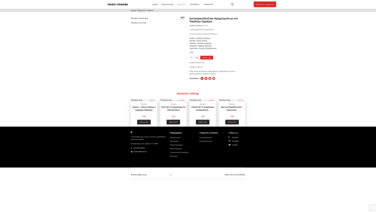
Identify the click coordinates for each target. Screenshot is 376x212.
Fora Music (195, 4)
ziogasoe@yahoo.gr (140, 151)
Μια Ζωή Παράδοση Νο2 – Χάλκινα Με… (232, 108)
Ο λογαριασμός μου (205, 137)
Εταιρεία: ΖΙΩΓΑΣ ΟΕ (196, 63)
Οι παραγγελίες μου (205, 141)
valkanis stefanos (209, 74)
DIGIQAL (242, 175)
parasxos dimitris (195, 74)
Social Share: (194, 78)
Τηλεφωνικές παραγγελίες (265, 4)
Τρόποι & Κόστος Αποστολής (179, 152)
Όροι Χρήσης (174, 141)
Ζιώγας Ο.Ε (181, 4)
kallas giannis (213, 71)
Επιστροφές (174, 156)
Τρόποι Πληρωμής (176, 149)
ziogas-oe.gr (142, 175)
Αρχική (155, 4)
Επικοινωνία (208, 4)
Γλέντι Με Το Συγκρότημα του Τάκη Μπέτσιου (173, 108)
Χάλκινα (200, 67)
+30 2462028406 (139, 148)
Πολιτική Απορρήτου (176, 145)
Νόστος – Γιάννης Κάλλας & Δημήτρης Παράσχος (144, 108)
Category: (196, 67)
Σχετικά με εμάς (167, 4)
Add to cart (207, 57)
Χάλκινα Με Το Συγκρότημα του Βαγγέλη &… (202, 108)
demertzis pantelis (200, 71)
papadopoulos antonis (227, 71)
